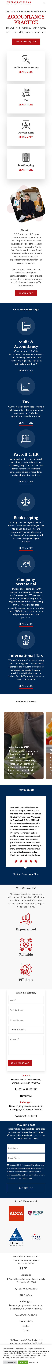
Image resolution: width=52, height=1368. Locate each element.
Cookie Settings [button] (10, 1362)
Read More (33, 1362)
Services (26, 1326)
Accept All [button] (23, 1362)
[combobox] (26, 1030)
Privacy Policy (27, 1178)
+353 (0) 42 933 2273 (27, 1089)
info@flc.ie (27, 1095)
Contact (26, 1330)
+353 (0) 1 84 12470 (27, 1116)
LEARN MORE (26, 370)
